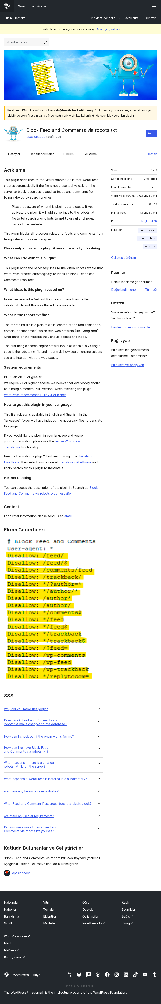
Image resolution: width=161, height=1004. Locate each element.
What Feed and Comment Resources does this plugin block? (47, 804)
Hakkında (11, 902)
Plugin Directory (14, 17)
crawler (151, 230)
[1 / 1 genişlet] (98, 542)
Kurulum (68, 154)
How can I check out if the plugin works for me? (39, 736)
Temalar (49, 909)
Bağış (128, 916)
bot (142, 230)
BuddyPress (14, 957)
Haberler (10, 909)
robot (141, 238)
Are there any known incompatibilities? (31, 791)
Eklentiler (49, 916)
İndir (151, 133)
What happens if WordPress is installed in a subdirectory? (45, 779)
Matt (9, 943)
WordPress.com (17, 936)
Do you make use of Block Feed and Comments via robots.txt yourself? (30, 829)
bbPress (12, 950)
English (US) (149, 221)
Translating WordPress (75, 462)
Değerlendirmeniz (123, 290)
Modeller (49, 923)
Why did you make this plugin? (26, 709)
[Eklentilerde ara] (45, 42)
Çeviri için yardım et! (109, 29)
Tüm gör (151, 290)
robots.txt (150, 246)
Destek (152, 154)
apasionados (36, 137)
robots (152, 238)
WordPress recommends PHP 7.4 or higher (35, 395)
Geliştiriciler (90, 916)
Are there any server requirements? (29, 816)
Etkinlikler (128, 909)
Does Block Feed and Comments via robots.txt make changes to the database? (35, 722)
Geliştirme (90, 154)
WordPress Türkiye (26, 975)
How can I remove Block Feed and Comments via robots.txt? (26, 749)
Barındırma (11, 916)
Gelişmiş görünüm (123, 258)
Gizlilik (8, 923)
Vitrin (46, 902)
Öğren (86, 902)
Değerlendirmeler (41, 154)
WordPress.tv (94, 923)
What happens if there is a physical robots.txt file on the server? (29, 764)
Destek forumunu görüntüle (130, 327)
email (68, 516)
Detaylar (14, 154)
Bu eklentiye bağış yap (127, 365)
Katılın (126, 902)
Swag (128, 923)
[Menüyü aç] (154, 6)
